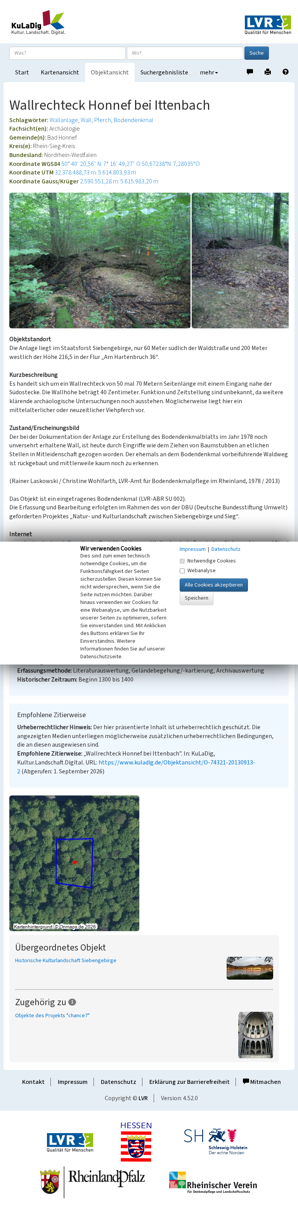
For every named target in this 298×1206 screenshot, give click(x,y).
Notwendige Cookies (211, 561)
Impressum (73, 1082)
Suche (256, 53)
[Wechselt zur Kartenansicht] (149, 863)
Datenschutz (118, 1082)
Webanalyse (201, 571)
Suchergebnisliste (164, 72)
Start (22, 72)
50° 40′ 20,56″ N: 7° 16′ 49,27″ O (100, 164)
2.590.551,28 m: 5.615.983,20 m (119, 181)
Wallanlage (64, 120)
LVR (143, 1098)
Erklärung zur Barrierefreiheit (189, 1082)
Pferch (102, 120)
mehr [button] (207, 72)
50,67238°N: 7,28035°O (171, 164)
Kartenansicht (60, 72)
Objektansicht (110, 72)
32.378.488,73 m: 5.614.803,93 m (95, 172)
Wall (86, 120)
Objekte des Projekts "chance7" (52, 1016)
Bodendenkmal (133, 120)
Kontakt (33, 1082)
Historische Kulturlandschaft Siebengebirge (65, 960)
